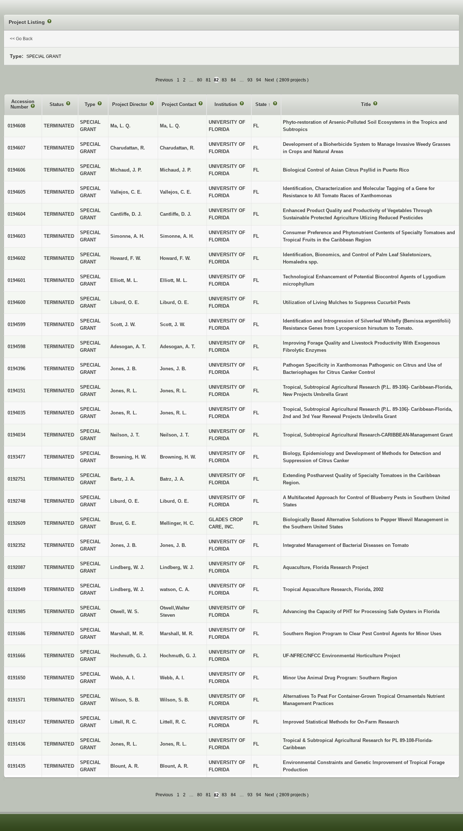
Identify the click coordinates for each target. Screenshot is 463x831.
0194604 (16, 214)
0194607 (16, 148)
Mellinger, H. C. (177, 523)
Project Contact (179, 104)
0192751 (16, 479)
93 (249, 80)
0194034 (16, 435)
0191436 (16, 744)
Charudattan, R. (177, 148)
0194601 (16, 280)
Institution (226, 104)
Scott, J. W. (172, 324)
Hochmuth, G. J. (178, 655)
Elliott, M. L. (173, 280)
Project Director (130, 104)
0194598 (16, 346)
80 (199, 80)
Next (269, 80)
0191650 (16, 677)
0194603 (16, 236)
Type (91, 104)
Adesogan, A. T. (177, 346)
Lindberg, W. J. (177, 567)
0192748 (16, 501)
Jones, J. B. (173, 545)
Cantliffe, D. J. (175, 214)
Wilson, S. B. (174, 700)
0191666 (16, 655)
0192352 (16, 545)
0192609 (16, 523)
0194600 (16, 302)
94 (258, 80)
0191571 (16, 700)
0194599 (16, 324)
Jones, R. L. (173, 390)
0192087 (16, 567)
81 (208, 80)
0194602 (16, 258)
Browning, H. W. (178, 457)
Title (366, 104)
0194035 (16, 413)
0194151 (16, 390)
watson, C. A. (175, 589)
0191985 (16, 611)
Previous (164, 80)
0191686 (16, 633)
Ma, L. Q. (170, 125)
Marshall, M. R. (177, 633)
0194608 (16, 125)
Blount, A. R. (174, 766)
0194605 (16, 192)
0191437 (16, 722)
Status (57, 104)
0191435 (16, 766)
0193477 (16, 457)
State (261, 104)
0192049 (16, 589)
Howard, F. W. (175, 258)
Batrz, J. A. (172, 479)
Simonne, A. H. (177, 236)
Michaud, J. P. (175, 170)
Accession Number (22, 104)
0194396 (16, 368)
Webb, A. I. (172, 677)
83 (224, 80)
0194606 (16, 170)
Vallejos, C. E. (175, 192)
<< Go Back (21, 38)
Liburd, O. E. (174, 302)
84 (233, 80)
